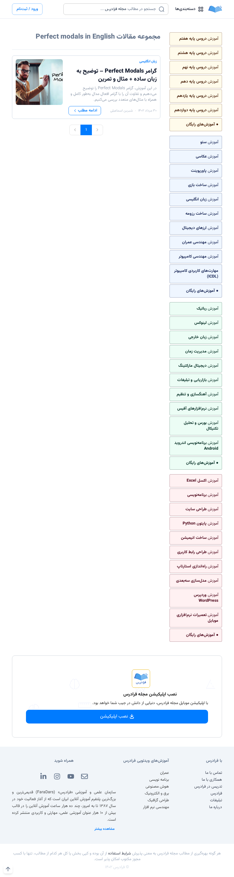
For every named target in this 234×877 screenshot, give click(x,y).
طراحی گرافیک (158, 800)
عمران (164, 773)
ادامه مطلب (87, 110)
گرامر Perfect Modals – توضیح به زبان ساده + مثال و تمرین (116, 75)
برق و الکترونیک (157, 793)
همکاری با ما (212, 780)
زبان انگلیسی (148, 61)
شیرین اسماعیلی (121, 110)
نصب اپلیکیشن (114, 716)
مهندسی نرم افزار (156, 807)
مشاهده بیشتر (104, 829)
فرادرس (216, 793)
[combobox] (112, 9)
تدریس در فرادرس (208, 787)
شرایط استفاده (119, 853)
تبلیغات (216, 800)
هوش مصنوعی (157, 787)
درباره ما (215, 807)
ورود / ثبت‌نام (27, 9)
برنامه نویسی (159, 780)
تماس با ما (213, 773)
